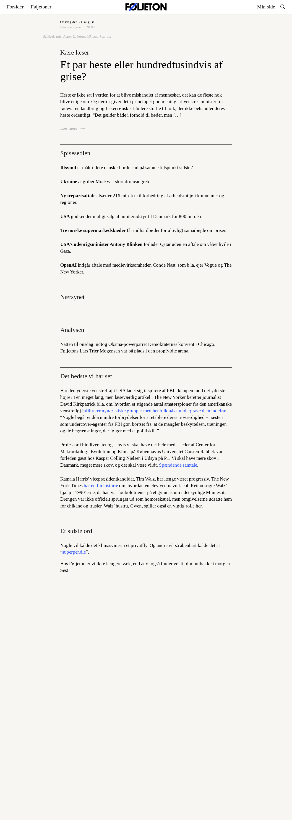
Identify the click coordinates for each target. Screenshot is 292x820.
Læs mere (69, 128)
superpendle (74, 552)
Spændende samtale (178, 465)
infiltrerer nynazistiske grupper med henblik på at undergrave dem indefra (153, 410)
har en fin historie (101, 485)
